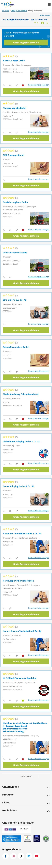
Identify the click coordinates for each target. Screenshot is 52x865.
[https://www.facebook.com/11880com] (5, 856)
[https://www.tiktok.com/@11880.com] (21, 856)
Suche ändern (45, 15)
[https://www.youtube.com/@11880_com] (37, 856)
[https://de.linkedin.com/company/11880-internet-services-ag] (29, 856)
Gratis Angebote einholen (26, 42)
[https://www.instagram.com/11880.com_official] (13, 856)
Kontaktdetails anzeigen (38, 85)
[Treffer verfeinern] (37, 23)
